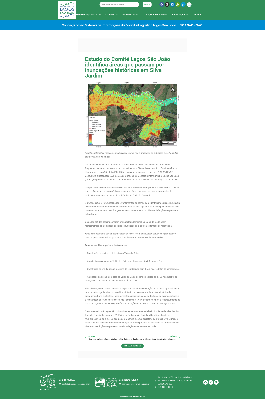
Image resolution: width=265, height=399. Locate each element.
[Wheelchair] (183, 4)
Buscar (147, 4)
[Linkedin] (172, 4)
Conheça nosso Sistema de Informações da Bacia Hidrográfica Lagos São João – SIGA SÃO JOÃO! (132, 25)
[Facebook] (161, 4)
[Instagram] (167, 4)
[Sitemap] (178, 4)
